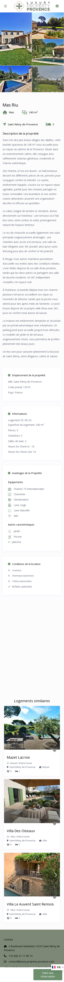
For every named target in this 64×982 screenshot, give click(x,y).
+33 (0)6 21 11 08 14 (20, 955)
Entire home (25, 763)
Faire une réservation (48, 974)
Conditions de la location (26, 564)
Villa (12, 836)
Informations (19, 413)
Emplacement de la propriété (28, 375)
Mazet (13, 763)
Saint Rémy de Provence (23, 124)
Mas (11, 112)
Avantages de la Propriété (27, 473)
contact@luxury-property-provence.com (31, 961)
